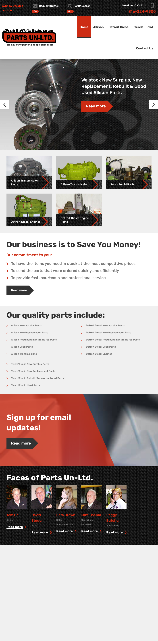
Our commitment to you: (29, 255)
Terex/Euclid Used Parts (25, 385)
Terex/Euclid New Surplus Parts (30, 364)
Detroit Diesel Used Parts (101, 346)
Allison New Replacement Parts (29, 332)
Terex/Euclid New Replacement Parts (33, 371)
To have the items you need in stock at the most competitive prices (73, 263)
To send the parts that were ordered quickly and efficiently (65, 270)
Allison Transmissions (24, 353)
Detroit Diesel (118, 27)
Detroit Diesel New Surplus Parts (105, 325)
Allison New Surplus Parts (26, 325)
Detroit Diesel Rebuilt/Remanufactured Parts (113, 339)
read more (14, 527)
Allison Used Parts (22, 346)
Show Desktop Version (12, 8)
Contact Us (144, 48)
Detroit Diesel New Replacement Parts (108, 332)
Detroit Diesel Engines (99, 353)
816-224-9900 (142, 11)
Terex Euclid (143, 27)
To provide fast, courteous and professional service (58, 278)
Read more (96, 106)
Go (35, 11)
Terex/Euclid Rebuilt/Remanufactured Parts (37, 378)
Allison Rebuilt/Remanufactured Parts (34, 339)
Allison (98, 27)
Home (84, 27)
